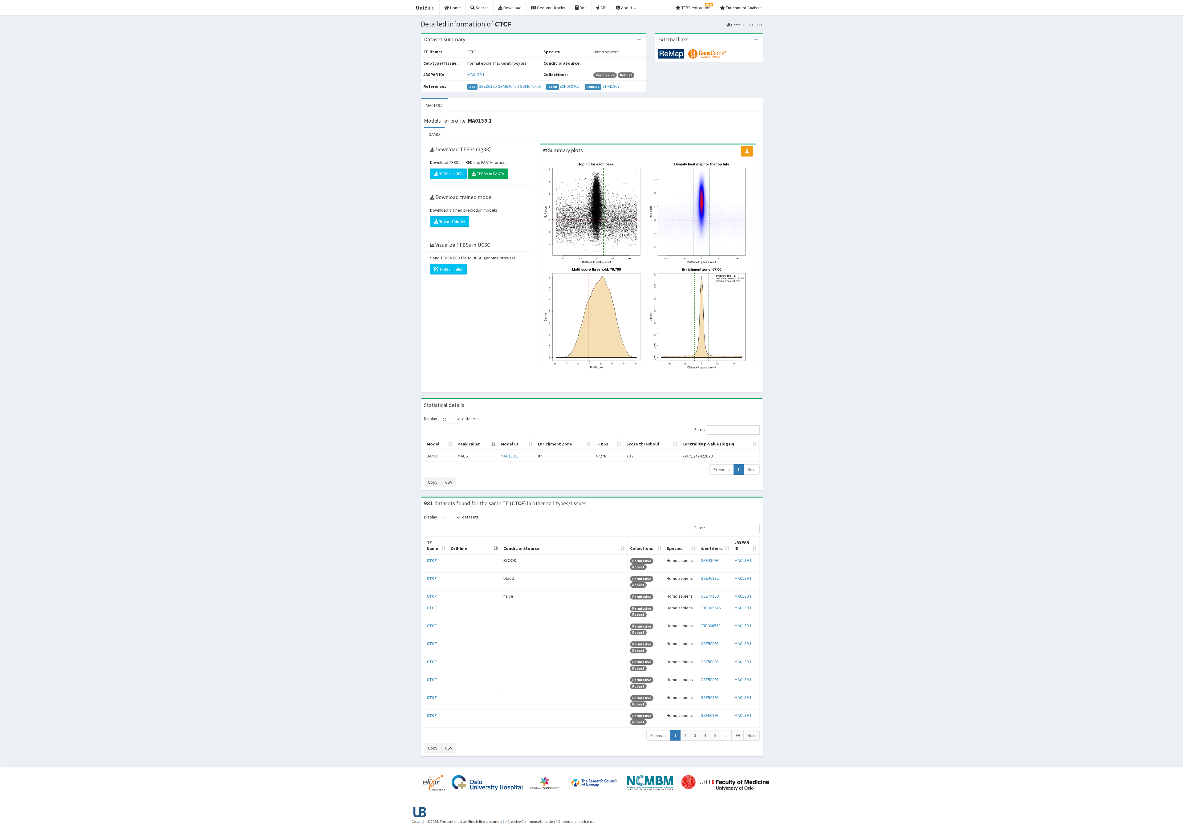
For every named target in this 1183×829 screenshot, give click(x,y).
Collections (641, 548)
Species (674, 548)
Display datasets (451, 419)
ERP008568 (711, 625)
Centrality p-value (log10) (708, 444)
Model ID (509, 444)
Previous (721, 469)
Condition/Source (521, 548)
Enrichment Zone (555, 444)
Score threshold (642, 444)
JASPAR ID (741, 545)
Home (735, 24)
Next (751, 469)
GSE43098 (710, 560)
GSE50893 (710, 643)
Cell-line (459, 548)
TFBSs (602, 444)
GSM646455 (530, 86)
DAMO (434, 134)
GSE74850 (710, 596)
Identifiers (711, 548)
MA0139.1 (476, 74)
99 (737, 735)
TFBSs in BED (450, 174)
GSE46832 (710, 578)
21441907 (611, 86)
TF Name (432, 545)
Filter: (699, 430)
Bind (425, 7)
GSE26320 (487, 86)
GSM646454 (508, 86)
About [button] (626, 7)
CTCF (432, 560)
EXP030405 (569, 86)
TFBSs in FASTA (490, 174)
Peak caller (468, 444)
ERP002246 (711, 608)
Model (433, 444)
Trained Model (451, 221)
